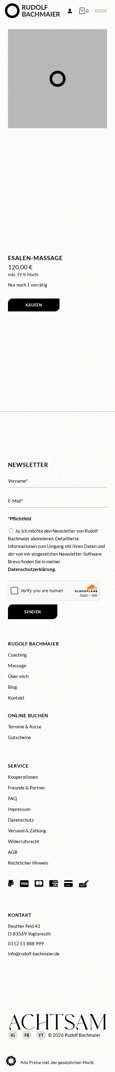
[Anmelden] (69, 11)
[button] (11, 1061)
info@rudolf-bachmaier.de (33, 953)
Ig (13, 1035)
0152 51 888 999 (26, 943)
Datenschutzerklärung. (32, 569)
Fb (27, 1035)
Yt (41, 1035)
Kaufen (33, 305)
